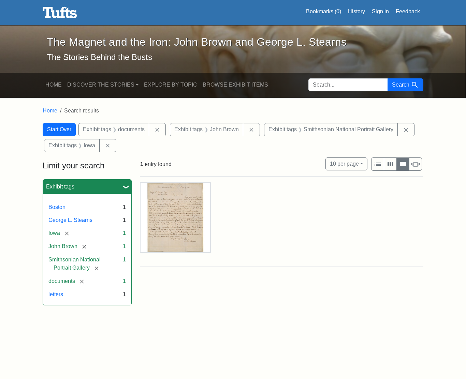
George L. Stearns (70, 220)
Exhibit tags (60, 187)
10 (344, 164)
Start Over (59, 129)
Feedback (408, 11)
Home (53, 85)
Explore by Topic (170, 85)
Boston (56, 207)
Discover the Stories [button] (100, 85)
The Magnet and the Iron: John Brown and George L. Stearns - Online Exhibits (60, 12)
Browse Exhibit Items (235, 85)
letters (55, 294)
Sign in (380, 11)
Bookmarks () (323, 11)
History (356, 11)
